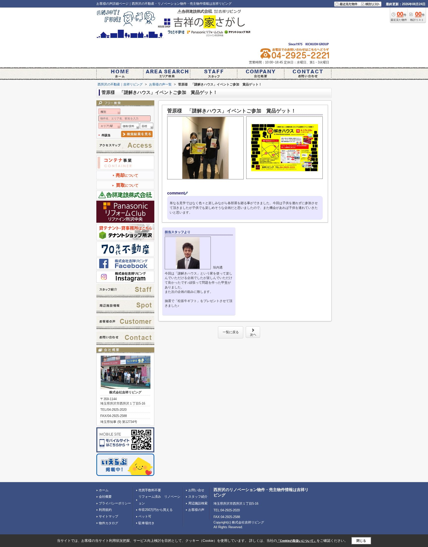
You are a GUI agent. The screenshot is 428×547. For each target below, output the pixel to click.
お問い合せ (196, 490)
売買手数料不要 (149, 490)
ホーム (103, 490)
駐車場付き (146, 523)
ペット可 (144, 516)
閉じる (361, 541)
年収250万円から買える (155, 510)
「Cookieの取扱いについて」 (297, 541)
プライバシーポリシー (115, 503)
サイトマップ (108, 516)
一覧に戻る (231, 332)
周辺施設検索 (198, 503)
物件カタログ (108, 523)
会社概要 (105, 496)
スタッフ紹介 (198, 496)
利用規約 (105, 510)
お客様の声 (196, 510)
